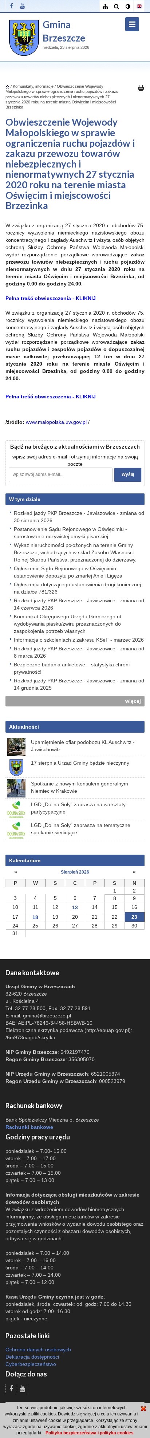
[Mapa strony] (105, 6)
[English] (139, 6)
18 (35, 917)
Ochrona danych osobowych (38, 1349)
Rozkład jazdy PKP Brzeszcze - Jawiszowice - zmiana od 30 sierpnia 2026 (79, 516)
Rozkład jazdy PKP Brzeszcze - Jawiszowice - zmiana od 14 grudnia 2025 (79, 684)
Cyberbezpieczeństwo (30, 1364)
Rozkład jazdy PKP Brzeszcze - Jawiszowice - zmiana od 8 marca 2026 (79, 652)
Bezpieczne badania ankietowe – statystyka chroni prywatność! (72, 668)
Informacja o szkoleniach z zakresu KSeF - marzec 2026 (79, 640)
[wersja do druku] (141, 87)
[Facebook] (11, 6)
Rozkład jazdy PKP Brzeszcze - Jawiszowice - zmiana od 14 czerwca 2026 (79, 604)
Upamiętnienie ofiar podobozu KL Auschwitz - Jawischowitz (83, 745)
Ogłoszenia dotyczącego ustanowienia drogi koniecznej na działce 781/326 (77, 588)
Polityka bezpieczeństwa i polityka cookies (90, 1432)
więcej (133, 701)
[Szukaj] (116, 6)
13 (75, 907)
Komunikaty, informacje (33, 86)
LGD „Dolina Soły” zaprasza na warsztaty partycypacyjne (78, 808)
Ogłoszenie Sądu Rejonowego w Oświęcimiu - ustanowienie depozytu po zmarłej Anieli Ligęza (68, 572)
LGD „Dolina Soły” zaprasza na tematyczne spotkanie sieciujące (80, 828)
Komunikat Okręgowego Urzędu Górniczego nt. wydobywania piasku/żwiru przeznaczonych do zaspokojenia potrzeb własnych (68, 624)
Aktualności (24, 727)
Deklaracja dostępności (32, 1357)
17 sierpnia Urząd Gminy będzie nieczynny (80, 763)
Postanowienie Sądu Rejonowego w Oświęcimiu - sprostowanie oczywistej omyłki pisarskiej (70, 532)
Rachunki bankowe (29, 1127)
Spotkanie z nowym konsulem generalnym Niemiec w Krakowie (79, 787)
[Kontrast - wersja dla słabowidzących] (127, 6)
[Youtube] (22, 6)
